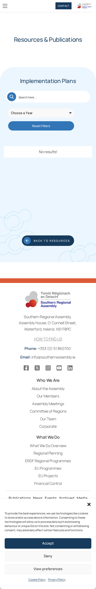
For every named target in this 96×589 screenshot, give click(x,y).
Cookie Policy (37, 580)
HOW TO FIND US (48, 338)
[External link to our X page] (37, 368)
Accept (48, 543)
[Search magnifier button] (11, 96)
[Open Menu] (5, 6)
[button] (89, 504)
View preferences (48, 568)
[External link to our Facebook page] (26, 368)
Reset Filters (41, 126)
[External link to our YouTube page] (59, 368)
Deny (48, 556)
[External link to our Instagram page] (48, 368)
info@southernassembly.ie (48, 357)
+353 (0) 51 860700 (48, 348)
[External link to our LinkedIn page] (70, 368)
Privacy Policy (56, 580)
